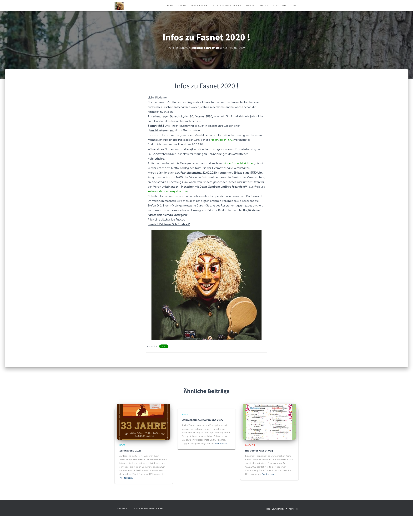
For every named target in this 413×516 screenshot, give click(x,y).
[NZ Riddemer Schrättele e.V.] (119, 6)
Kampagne (250, 445)
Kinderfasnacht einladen (239, 163)
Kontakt (182, 5)
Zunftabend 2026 (130, 450)
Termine (250, 5)
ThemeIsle (292, 508)
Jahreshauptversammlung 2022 (202, 420)
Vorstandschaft (199, 5)
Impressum (122, 508)
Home (170, 5)
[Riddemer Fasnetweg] (269, 421)
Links (293, 5)
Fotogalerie (279, 5)
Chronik (263, 5)
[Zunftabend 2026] (143, 421)
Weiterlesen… (127, 477)
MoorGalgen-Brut (222, 140)
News (163, 346)
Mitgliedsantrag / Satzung (227, 5)
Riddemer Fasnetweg (259, 450)
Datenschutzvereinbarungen (148, 508)
